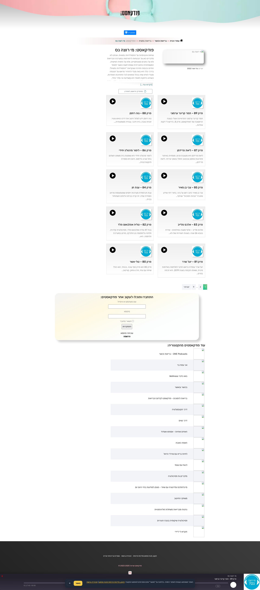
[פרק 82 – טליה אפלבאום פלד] (146, 214)
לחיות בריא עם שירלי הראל (175, 454)
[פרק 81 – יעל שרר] (197, 251)
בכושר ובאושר (181, 387)
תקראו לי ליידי (181, 531)
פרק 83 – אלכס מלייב (190, 224)
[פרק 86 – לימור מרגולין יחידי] (146, 139)
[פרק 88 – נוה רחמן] (146, 102)
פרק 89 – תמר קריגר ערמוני (187, 113)
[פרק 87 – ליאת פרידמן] (197, 139)
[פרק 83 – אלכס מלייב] (197, 214)
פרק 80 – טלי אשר (140, 261)
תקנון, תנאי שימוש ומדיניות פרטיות (145, 556)
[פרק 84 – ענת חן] (146, 177)
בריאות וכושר (161, 41)
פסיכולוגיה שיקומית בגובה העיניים (172, 520)
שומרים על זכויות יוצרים (111, 556)
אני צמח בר (182, 365)
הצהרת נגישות (126, 556)
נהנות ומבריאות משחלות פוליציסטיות (171, 509)
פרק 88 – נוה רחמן (140, 113)
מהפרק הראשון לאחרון (134, 91)
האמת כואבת (181, 442)
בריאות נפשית (145, 41)
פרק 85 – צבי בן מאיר (190, 187)
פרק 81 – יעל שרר (192, 261)
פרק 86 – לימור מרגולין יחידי (135, 150)
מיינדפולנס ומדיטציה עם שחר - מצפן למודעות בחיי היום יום (161, 487)
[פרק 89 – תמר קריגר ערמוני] (197, 102)
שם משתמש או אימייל (127, 301)
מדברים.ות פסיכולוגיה (177, 476)
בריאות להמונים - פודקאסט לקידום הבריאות (167, 398)
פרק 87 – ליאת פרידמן (190, 150)
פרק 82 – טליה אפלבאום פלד (134, 224)
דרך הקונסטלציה (179, 409)
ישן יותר (186, 287)
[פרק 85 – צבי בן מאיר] (197, 177)
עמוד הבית (175, 41)
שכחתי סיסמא (127, 333)
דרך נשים (183, 420)
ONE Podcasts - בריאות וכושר (173, 354)
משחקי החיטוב (180, 498)
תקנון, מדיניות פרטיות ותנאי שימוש (111, 582)
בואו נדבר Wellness (178, 376)
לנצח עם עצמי (181, 465)
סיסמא (127, 311)
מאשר (78, 583)
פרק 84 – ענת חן (141, 187)
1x (218, 586)
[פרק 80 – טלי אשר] (146, 251)
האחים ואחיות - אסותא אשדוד (174, 431)
